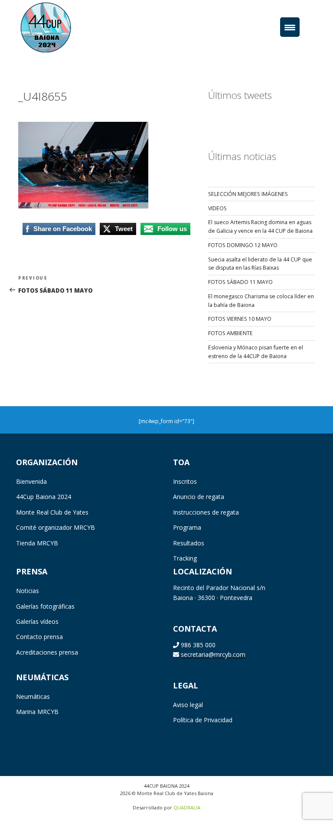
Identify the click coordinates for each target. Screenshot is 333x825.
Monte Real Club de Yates (52, 512)
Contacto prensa (39, 637)
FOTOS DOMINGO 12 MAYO (243, 245)
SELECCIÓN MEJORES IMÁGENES (248, 194)
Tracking (185, 558)
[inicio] (58, 27)
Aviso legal (188, 705)
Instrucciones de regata (206, 512)
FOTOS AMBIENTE (230, 333)
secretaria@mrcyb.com (213, 654)
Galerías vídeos (37, 621)
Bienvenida (31, 481)
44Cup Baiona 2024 (43, 496)
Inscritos (185, 481)
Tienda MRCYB (37, 543)
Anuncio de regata (198, 496)
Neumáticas (33, 696)
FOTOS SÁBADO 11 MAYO (240, 282)
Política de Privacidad (202, 720)
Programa (187, 527)
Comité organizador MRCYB (55, 527)
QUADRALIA (186, 807)
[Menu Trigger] (290, 27)
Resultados (188, 543)
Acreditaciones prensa (47, 652)
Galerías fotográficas (45, 606)
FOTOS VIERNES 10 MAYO (239, 319)
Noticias (27, 591)
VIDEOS (217, 208)
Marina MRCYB (37, 712)
